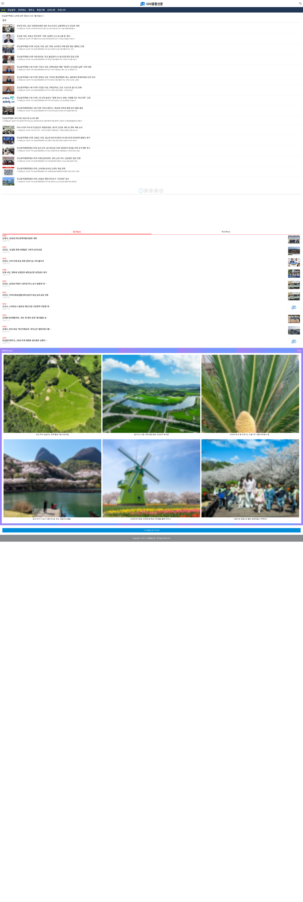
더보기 (299, 350)
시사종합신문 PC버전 (151, 530)
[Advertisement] (151, 211)
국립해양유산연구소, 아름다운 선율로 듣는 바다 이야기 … (25, 16)
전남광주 (12, 9)
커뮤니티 (62, 9)
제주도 (31, 9)
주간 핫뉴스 (226, 232)
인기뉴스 (77, 232)
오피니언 (51, 9)
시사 (3, 9)
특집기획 (41, 9)
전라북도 (22, 9)
